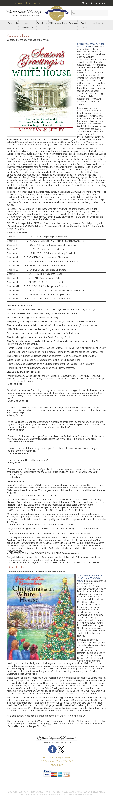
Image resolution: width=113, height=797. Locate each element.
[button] (13, 784)
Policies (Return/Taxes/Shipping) (57, 761)
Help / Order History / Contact (56, 757)
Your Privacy (56, 765)
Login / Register (99, 3)
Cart (86, 3)
